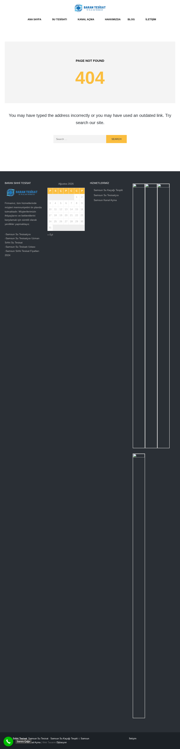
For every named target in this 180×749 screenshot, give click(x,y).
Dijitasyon (62, 742)
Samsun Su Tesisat (38, 738)
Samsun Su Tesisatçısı (106, 195)
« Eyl (50, 234)
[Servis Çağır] (8, 741)
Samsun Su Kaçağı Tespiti (108, 190)
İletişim (132, 738)
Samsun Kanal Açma (105, 200)
